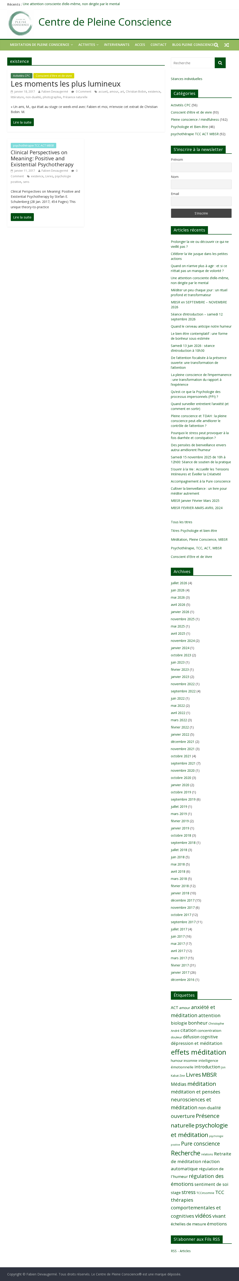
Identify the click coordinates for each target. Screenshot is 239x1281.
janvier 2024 (180, 648)
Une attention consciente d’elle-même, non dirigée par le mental (71, 4)
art (122, 92)
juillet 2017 (179, 929)
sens (26, 182)
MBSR (209, 1074)
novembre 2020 (183, 770)
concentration (209, 1030)
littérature (17, 97)
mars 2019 (179, 814)
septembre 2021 (183, 763)
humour (177, 1060)
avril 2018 (178, 871)
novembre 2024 (183, 640)
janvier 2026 (180, 612)
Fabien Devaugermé (55, 92)
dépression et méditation (196, 1043)
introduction (207, 1067)
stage (176, 1192)
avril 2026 (178, 604)
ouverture (183, 1116)
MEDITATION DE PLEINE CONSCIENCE (39, 44)
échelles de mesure (188, 1224)
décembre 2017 (182, 900)
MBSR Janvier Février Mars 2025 (195, 500)
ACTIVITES (86, 44)
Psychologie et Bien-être (189, 126)
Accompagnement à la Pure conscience (201, 481)
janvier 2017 (180, 972)
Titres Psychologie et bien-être (194, 530)
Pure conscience (200, 1143)
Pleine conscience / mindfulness (195, 119)
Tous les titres (181, 522)
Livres (49, 176)
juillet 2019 (179, 806)
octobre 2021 (181, 756)
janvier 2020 (180, 785)
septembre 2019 (183, 799)
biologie (179, 1023)
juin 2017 (178, 936)
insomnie (190, 1060)
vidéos (203, 1215)
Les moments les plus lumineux (66, 84)
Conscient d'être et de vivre (54, 76)
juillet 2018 (179, 850)
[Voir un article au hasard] (226, 45)
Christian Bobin (136, 92)
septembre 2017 (183, 922)
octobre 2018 (181, 835)
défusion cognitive (200, 1037)
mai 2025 (178, 626)
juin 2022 (178, 698)
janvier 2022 (180, 734)
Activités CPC (21, 76)
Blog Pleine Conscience (193, 44)
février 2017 (180, 965)
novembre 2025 (183, 619)
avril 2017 (178, 951)
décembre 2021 (182, 741)
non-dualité (33, 97)
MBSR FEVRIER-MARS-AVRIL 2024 (196, 508)
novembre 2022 (183, 684)
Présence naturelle (75, 97)
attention (209, 1015)
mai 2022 (178, 705)
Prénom (177, 159)
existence (154, 92)
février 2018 (180, 886)
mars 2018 (179, 878)
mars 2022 (179, 720)
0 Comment (83, 92)
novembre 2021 (183, 749)
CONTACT (159, 44)
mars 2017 (179, 958)
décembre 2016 (182, 979)
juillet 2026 (179, 583)
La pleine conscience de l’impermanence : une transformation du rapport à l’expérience (201, 379)
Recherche (185, 1153)
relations (207, 1154)
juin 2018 (178, 857)
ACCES (140, 44)
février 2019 (180, 821)
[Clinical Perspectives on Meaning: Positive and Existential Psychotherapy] (22, 217)
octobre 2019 (181, 792)
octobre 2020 (181, 777)
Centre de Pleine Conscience (105, 22)
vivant (219, 1216)
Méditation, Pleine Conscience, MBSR (199, 539)
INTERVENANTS (116, 44)
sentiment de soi (211, 1184)
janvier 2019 (180, 828)
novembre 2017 (183, 907)
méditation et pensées (195, 1092)
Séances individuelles (186, 79)
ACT (174, 1007)
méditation (201, 1083)
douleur (176, 1037)
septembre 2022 (183, 691)
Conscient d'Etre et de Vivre (191, 556)
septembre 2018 (183, 842)
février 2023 (180, 669)
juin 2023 (178, 662)
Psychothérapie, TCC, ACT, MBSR (196, 548)
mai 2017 (178, 943)
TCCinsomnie (205, 1193)
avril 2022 (178, 713)
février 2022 (180, 727)
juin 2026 (178, 590)
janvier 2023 (180, 676)
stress (189, 1192)
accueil (103, 92)
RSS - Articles (181, 1251)
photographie (52, 97)
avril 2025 (178, 633)
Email (175, 193)
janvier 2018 (180, 893)
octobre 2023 (181, 655)
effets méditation (198, 1052)
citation (188, 1030)
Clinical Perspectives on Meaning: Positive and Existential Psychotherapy (42, 158)
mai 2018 (178, 864)
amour (113, 92)
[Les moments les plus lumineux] (22, 122)
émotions (217, 1224)
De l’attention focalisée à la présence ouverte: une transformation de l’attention (199, 362)
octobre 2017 (181, 914)
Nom (175, 176)
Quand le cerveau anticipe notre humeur (201, 326)
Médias (178, 1084)
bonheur (197, 1023)
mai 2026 (178, 597)
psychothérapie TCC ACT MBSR (33, 146)
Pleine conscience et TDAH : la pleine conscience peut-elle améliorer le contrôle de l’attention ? (199, 421)
